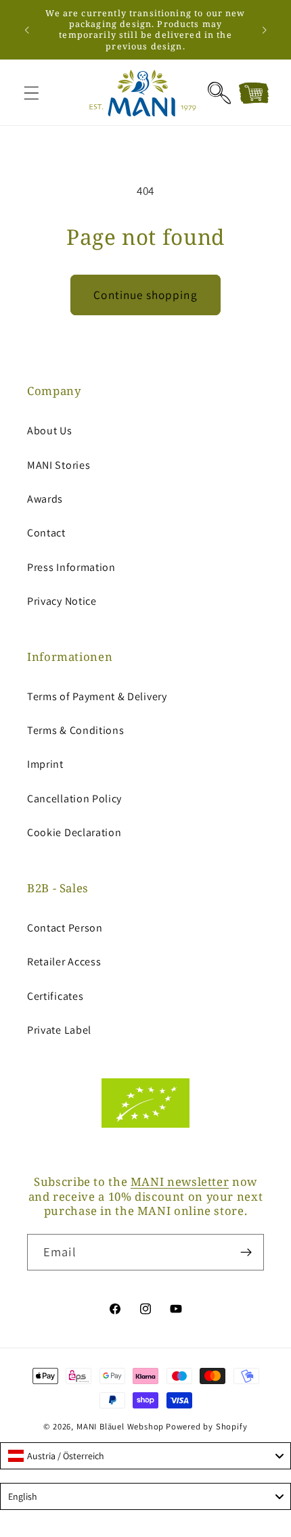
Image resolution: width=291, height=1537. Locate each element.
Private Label (59, 1030)
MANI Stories (58, 465)
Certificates (55, 996)
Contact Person (65, 928)
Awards (45, 499)
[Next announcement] (264, 30)
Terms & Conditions (75, 730)
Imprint (45, 764)
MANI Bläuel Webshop (120, 1426)
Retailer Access (64, 962)
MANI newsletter (180, 1181)
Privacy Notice (62, 601)
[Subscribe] (246, 1252)
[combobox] (145, 1455)
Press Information (71, 567)
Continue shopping (145, 294)
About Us (49, 430)
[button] (31, 93)
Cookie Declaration (74, 832)
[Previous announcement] (26, 30)
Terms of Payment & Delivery (97, 696)
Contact (46, 533)
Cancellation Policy (74, 799)
